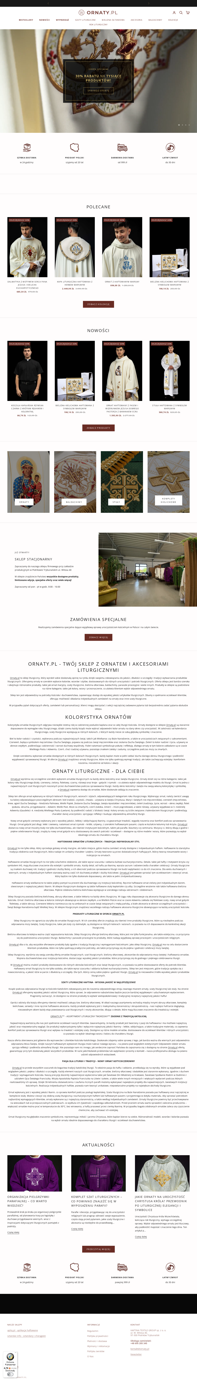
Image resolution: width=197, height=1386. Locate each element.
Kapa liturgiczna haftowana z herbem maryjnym (75, 283)
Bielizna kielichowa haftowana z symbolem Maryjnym (169, 283)
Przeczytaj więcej (98, 1249)
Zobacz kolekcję (98, 304)
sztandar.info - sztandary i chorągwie (26, 1335)
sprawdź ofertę (98, 88)
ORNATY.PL (56, 1016)
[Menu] (15, 1353)
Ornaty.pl (15, 677)
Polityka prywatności (97, 1336)
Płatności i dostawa (97, 1341)
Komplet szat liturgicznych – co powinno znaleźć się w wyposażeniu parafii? (96, 1201)
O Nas (90, 1356)
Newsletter (136, 1354)
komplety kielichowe (168, 500)
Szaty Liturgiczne (85, 20)
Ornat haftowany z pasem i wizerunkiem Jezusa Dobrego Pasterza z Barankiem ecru (122, 408)
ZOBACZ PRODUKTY (98, 428)
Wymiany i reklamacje (98, 1346)
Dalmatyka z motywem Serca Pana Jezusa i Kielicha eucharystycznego (27, 284)
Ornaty (24, 502)
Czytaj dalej (13, 1232)
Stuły (116, 502)
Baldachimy (155, 20)
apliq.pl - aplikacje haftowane (22, 1330)
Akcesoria (136, 20)
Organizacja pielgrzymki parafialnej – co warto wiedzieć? (28, 1201)
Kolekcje (173, 20)
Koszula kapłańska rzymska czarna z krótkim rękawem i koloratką (27, 408)
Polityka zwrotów (95, 1351)
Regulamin (92, 1330)
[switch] (10, 1374)
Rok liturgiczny (98, 24)
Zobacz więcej (98, 637)
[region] (98, 81)
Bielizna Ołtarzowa (113, 20)
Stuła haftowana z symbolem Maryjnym (169, 407)
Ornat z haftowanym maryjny (122, 281)
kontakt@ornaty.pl (140, 1348)
